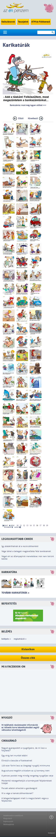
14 (31, 525)
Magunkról (7, 818)
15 (34, 525)
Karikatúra (9, 572)
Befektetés (9, 603)
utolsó (16, 527)
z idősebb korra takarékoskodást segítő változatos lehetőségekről (20, 728)
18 (44, 525)
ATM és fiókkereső (40, 21)
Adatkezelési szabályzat (13, 816)
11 (21, 525)
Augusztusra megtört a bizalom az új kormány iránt (25, 770)
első (6, 525)
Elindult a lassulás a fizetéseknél (16, 760)
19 (47, 525)
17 (40, 525)
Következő (33, 118)
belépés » (6, 639)
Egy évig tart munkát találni (14, 755)
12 (24, 525)
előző (12, 525)
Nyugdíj (6, 717)
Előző (20, 118)
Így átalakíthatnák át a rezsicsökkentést (19, 546)
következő (7, 527)
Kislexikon (28, 649)
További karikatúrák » (15, 592)
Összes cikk (28, 658)
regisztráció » (20, 639)
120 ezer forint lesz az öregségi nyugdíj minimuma (25, 765)
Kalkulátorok (8, 21)
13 (27, 525)
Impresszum (8, 821)
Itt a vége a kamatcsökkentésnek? (17, 793)
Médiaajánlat (8, 824)
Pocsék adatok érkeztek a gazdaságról (19, 788)
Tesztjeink (23, 21)
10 (17, 525)
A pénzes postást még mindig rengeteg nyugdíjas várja (27, 775)
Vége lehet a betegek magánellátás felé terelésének (26, 551)
